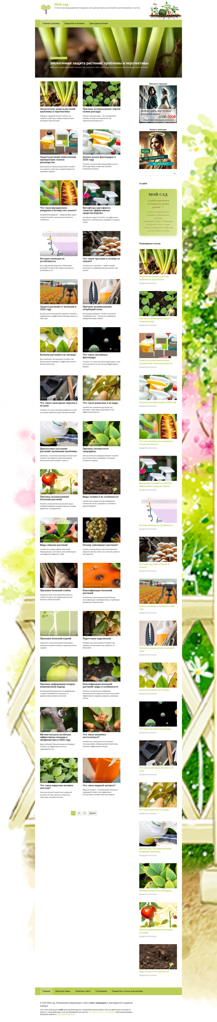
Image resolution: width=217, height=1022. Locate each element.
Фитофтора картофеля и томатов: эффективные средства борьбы (97, 210)
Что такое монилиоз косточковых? (94, 736)
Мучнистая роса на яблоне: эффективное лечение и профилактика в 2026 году (55, 737)
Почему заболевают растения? (100, 545)
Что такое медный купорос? (99, 785)
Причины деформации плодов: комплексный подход (57, 685)
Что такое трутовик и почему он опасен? (101, 260)
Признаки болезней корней (55, 638)
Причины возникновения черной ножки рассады (101, 110)
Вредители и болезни (74, 23)
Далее (92, 813)
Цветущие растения (98, 23)
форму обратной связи (65, 1014)
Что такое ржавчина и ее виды (100, 403)
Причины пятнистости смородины (95, 450)
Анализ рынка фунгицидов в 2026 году (99, 158)
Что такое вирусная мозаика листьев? (56, 786)
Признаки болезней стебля (55, 590)
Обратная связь (62, 991)
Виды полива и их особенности (101, 496)
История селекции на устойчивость (52, 260)
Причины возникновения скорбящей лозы (97, 308)
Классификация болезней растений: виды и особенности (100, 685)
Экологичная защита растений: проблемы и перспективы (58, 110)
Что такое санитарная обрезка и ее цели (58, 404)
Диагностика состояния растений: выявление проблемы (58, 450)
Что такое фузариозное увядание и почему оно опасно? (58, 209)
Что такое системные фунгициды (95, 356)
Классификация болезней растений (97, 591)
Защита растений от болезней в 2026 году (58, 308)
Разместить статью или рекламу (127, 991)
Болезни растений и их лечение (58, 354)
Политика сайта (82, 991)
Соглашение (101, 991)
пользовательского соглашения (101, 1012)
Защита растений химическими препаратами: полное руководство (58, 160)
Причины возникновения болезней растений (54, 498)
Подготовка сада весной (97, 638)
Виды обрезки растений (54, 545)
